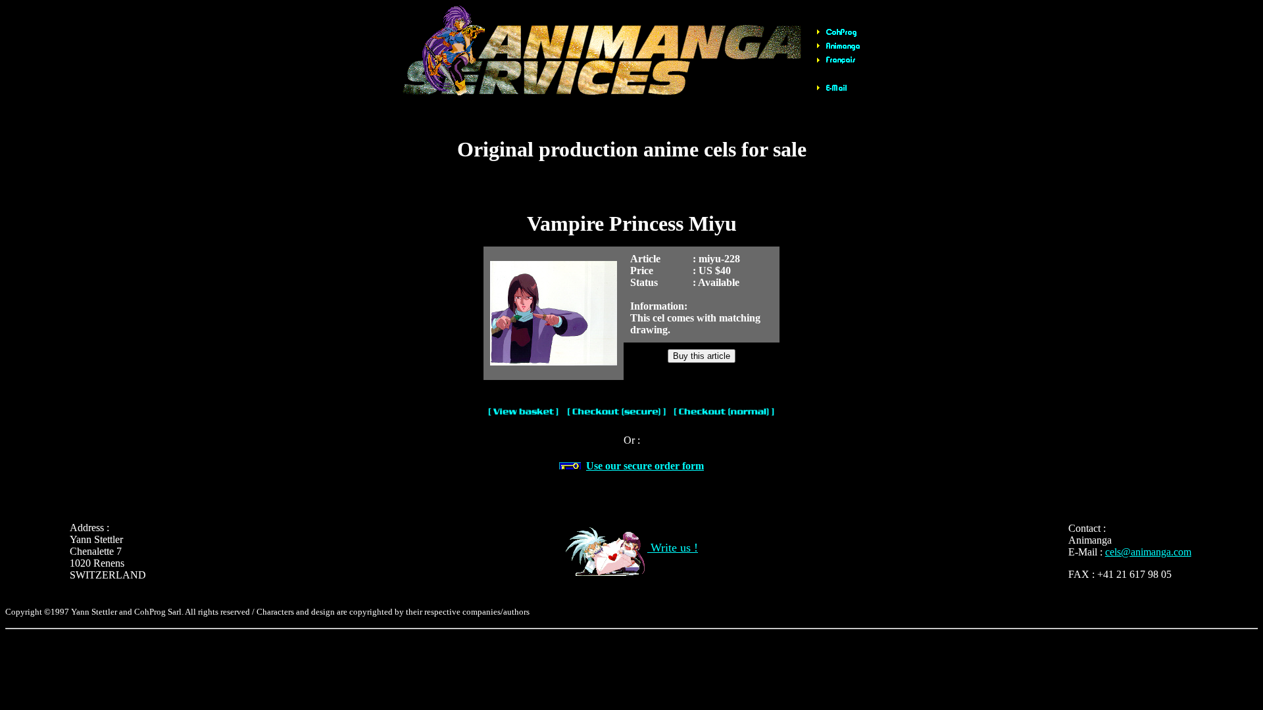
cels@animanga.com (1148, 551)
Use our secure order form (645, 465)
